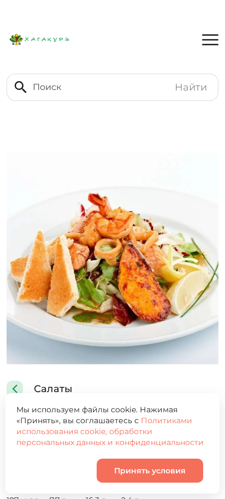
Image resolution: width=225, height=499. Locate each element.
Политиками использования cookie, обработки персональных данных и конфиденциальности (110, 431)
